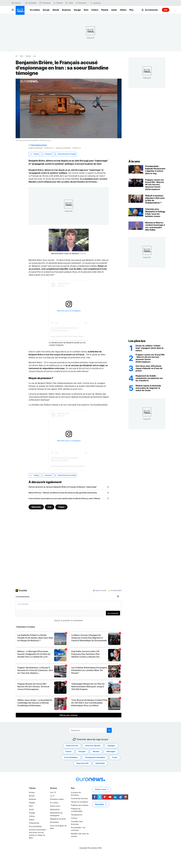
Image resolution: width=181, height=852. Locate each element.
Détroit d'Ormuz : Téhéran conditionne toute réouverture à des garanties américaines (63, 493)
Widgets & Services (58, 819)
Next (86, 10)
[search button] (91, 3)
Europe (46, 10)
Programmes (34, 823)
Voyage (77, 10)
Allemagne (110, 751)
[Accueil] (16, 56)
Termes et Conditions (79, 802)
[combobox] (103, 3)
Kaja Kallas (100, 763)
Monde (56, 10)
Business (66, 10)
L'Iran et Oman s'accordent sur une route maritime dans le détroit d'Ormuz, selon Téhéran (64, 498)
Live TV (53, 792)
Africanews (54, 822)
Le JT (52, 796)
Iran (34, 56)
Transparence (76, 815)
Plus (72, 788)
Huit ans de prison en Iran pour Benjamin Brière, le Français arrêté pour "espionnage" (63, 487)
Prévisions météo (57, 799)
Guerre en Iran (72, 745)
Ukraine (96, 751)
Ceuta (114, 757)
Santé (114, 10)
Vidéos (123, 10)
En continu (35, 10)
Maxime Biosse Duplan (39, 145)
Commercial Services (79, 798)
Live (165, 10)
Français (17, 3)
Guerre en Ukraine (92, 745)
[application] (69, 108)
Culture (94, 10)
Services (53, 788)
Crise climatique (71, 757)
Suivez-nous (55, 806)
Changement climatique (95, 757)
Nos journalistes (35, 826)
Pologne (82, 751)
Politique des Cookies (79, 805)
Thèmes (32, 788)
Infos (21, 56)
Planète (104, 10)
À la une (134, 161)
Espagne (111, 745)
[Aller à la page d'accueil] (20, 10)
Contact (74, 818)
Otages (61, 507)
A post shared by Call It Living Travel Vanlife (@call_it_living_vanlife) (76, 336)
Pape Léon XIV (82, 763)
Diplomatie (36, 507)
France (68, 751)
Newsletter (99, 804)
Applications (55, 809)
